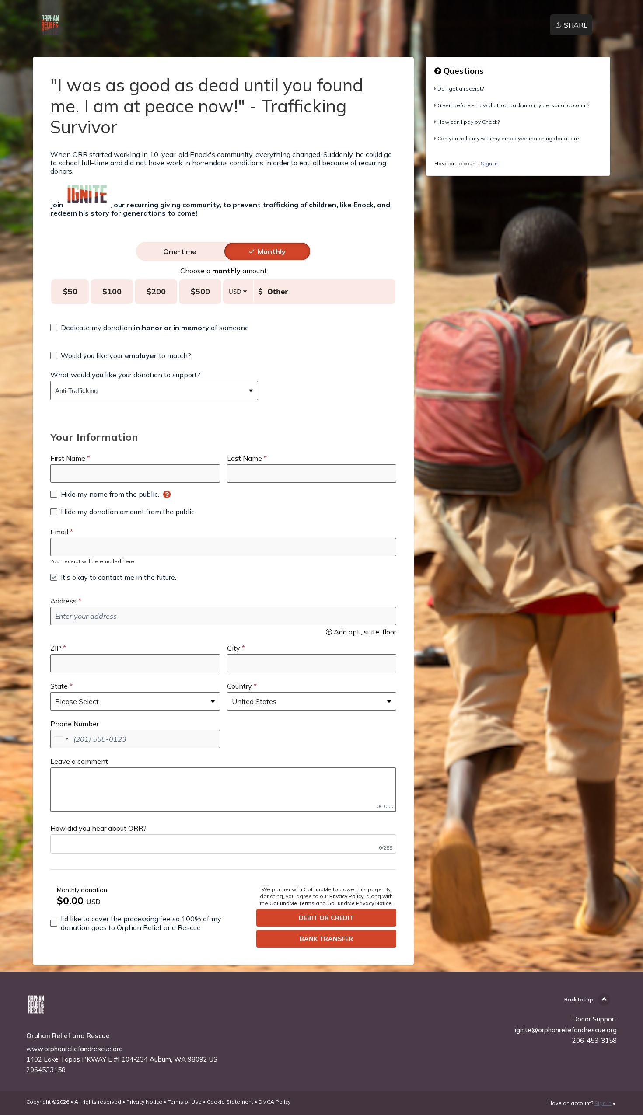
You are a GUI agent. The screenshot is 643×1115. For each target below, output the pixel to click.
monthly (272, 251)
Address (63, 600)
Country (239, 686)
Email (59, 531)
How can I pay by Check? (468, 121)
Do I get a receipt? (460, 88)
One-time (179, 251)
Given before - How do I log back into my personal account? (513, 105)
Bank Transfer (326, 939)
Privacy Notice (144, 1101)
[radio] (179, 251)
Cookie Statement (230, 1101)
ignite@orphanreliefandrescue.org (566, 1030)
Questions (462, 71)
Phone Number (74, 723)
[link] (50, 25)
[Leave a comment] (223, 790)
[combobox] (148, 390)
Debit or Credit (326, 918)
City (233, 648)
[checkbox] (149, 327)
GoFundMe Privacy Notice (359, 903)
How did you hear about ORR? (98, 828)
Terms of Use (185, 1101)
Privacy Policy (346, 896)
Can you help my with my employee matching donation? (508, 138)
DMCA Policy (274, 1101)
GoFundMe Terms (292, 903)
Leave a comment (79, 761)
